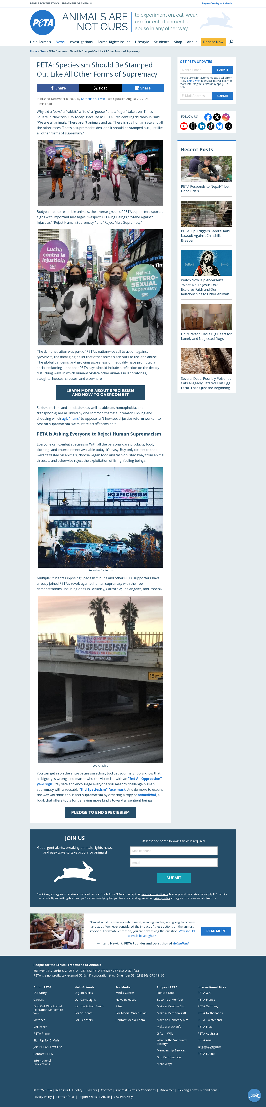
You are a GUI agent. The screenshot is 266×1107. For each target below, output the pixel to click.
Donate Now (165, 993)
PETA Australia (208, 1033)
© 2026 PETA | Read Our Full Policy (57, 1090)
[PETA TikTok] (210, 126)
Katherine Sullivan (93, 99)
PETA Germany (208, 1006)
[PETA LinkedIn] (202, 126)
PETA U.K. (204, 993)
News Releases (126, 1000)
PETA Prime (41, 1033)
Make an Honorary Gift (172, 1020)
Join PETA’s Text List (47, 1047)
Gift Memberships (169, 1057)
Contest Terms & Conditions (136, 1090)
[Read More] (133, 931)
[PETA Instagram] (226, 117)
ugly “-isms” (71, 418)
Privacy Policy (42, 1097)
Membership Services (171, 1050)
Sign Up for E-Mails (46, 1040)
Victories (39, 1020)
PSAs (119, 1006)
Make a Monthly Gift (171, 1006)
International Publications (42, 1062)
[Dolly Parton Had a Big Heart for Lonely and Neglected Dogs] (206, 324)
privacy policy (162, 898)
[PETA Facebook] (208, 117)
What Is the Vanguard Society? (172, 1042)
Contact (106, 1090)
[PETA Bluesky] (219, 126)
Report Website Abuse (94, 1097)
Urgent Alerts (84, 993)
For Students (83, 1013)
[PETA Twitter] (217, 117)
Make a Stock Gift (169, 1027)
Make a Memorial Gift (171, 1013)
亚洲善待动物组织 (209, 1047)
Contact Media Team (130, 1020)
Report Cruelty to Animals (217, 3)
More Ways (164, 1064)
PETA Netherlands (210, 1013)
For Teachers (84, 1020)
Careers (38, 1000)
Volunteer (40, 1027)
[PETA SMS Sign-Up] (193, 126)
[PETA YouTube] (184, 126)
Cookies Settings (123, 1097)
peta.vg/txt (193, 81)
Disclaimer (167, 1090)
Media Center (125, 993)
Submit (223, 70)
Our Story (40, 993)
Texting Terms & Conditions (197, 1090)
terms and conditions (155, 894)
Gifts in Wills (165, 1033)
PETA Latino (206, 1054)
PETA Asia (205, 1040)
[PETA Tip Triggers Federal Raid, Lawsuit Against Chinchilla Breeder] (206, 223)
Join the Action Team (89, 1006)
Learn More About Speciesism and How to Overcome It (100, 392)
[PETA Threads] (228, 126)
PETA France (206, 1000)
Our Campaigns (85, 1000)
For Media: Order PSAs (131, 1013)
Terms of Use (65, 1097)
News (43, 51)
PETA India (205, 1027)
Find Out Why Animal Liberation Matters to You (48, 1009)
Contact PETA (43, 1054)
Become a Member (170, 1000)
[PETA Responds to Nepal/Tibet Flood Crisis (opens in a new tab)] (206, 176)
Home (33, 51)
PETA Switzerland (210, 1020)
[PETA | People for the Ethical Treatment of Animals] (42, 22)
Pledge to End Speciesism (100, 812)
